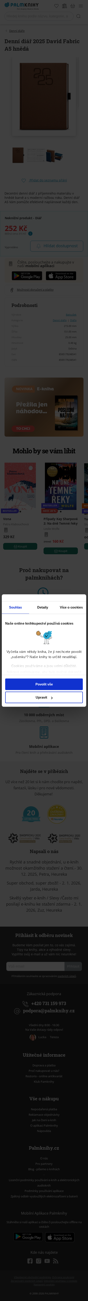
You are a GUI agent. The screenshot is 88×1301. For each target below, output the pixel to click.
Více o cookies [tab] (71, 607)
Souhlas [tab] (15, 607)
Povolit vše (44, 684)
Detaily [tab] (42, 607)
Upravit (41, 697)
